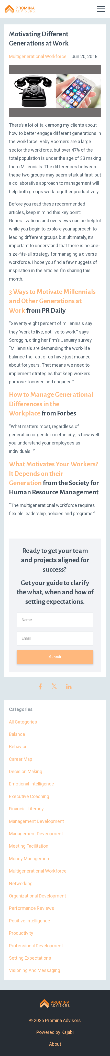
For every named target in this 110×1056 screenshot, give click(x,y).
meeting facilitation (28, 846)
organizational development (37, 895)
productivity (21, 933)
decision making (25, 771)
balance (17, 734)
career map (20, 759)
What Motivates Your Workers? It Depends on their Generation (53, 474)
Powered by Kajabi (55, 1032)
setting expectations (30, 958)
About (55, 1044)
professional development (36, 945)
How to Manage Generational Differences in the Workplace (51, 404)
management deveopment (36, 833)
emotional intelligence (31, 783)
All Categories (23, 722)
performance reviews (31, 908)
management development (36, 821)
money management (30, 858)
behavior (18, 746)
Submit (55, 657)
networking (20, 883)
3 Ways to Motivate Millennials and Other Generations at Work (52, 301)
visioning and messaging (34, 970)
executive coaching (29, 796)
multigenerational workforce (38, 56)
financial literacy (26, 808)
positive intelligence (29, 920)
